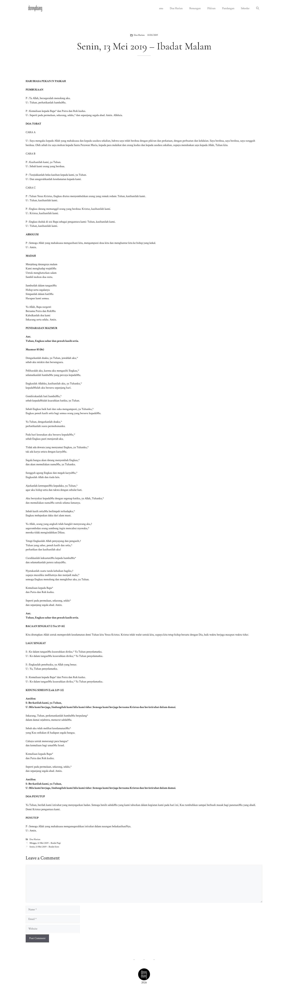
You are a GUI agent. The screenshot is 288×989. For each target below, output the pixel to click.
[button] (257, 8)
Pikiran (211, 8)
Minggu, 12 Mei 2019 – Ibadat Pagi (45, 843)
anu (161, 8)
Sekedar (245, 8)
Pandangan (228, 8)
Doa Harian (176, 8)
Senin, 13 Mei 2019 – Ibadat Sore (44, 846)
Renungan (195, 8)
